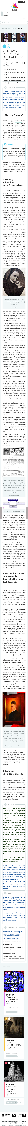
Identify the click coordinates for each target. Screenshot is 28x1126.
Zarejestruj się (5, 15)
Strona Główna (4, 28)
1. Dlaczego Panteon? (10, 69)
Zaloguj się (5, 13)
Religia (12, 28)
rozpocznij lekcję (11, 1011)
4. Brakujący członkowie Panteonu (13, 83)
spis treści (1, 512)
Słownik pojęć (5, 12)
